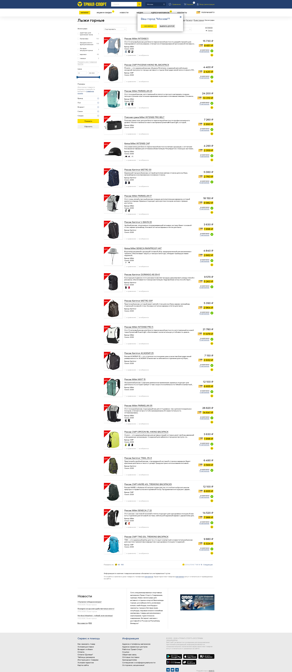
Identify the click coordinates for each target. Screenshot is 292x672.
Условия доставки (86, 647)
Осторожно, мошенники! (133, 665)
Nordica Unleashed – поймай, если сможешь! (95, 615)
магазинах (180, 576)
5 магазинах (204, 156)
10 (201, 564)
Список (209, 28)
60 (119, 564)
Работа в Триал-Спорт (132, 649)
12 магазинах (204, 78)
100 (122, 564)
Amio (211, 670)
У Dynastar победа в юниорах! (90, 602)
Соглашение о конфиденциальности (138, 663)
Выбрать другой (167, 26)
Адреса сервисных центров (134, 647)
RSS (90, 623)
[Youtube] (172, 670)
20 (116, 564)
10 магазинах (204, 497)
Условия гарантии (86, 663)
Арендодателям (129, 660)
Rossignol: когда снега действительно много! (96, 608)
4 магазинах (204, 392)
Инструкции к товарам (88, 660)
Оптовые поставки (130, 657)
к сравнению (131, 55)
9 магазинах (204, 418)
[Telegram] (177, 670)
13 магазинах (204, 51)
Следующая (208, 564)
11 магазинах (204, 235)
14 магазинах (204, 445)
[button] (115, 29)
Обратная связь (129, 655)
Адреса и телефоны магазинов (136, 644)
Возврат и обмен (85, 649)
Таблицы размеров (86, 657)
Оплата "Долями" (85, 655)
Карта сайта (83, 665)
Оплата (81, 652)
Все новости (82, 623)
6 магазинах (204, 130)
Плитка (210, 30)
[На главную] (92, 4)
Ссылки (125, 652)
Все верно (149, 26)
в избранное (144, 55)
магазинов (149, 576)
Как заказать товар (86, 644)
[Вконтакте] (168, 670)
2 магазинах (204, 261)
